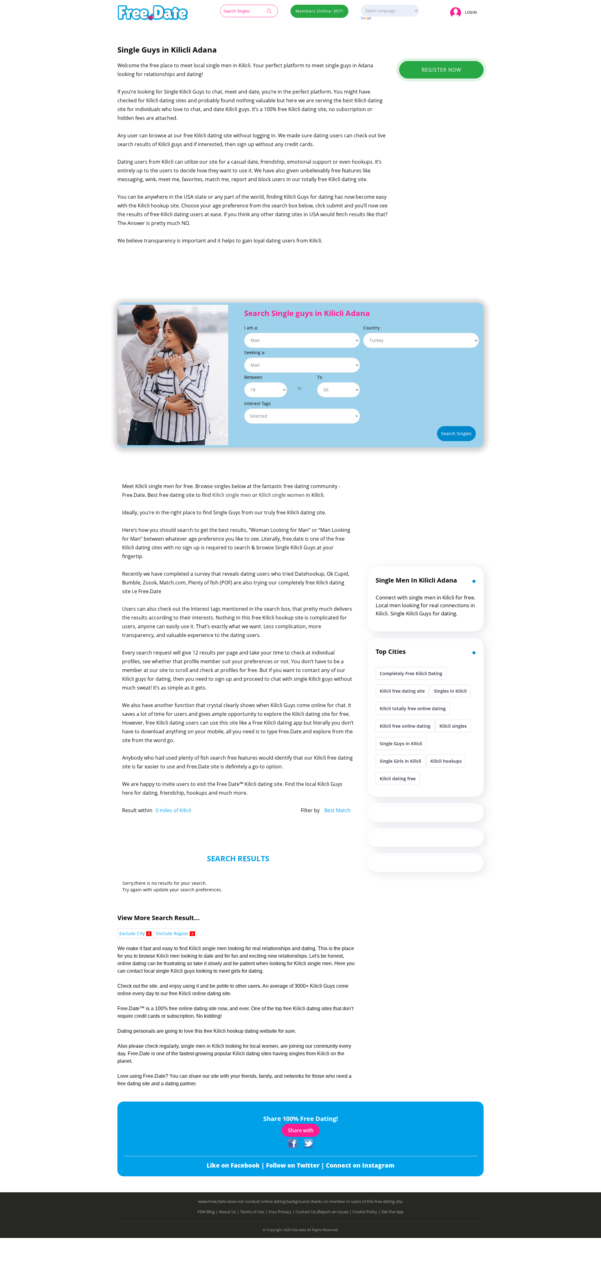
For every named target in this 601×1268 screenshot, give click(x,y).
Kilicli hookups (446, 761)
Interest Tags (257, 403)
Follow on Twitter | (296, 1165)
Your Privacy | (281, 1212)
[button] (464, 12)
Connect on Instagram (360, 1165)
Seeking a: (254, 352)
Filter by (310, 810)
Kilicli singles (453, 726)
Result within (137, 810)
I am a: (251, 328)
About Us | (229, 1212)
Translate (390, 19)
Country (371, 328)
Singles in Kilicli (450, 691)
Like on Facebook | (236, 1165)
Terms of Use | (254, 1212)
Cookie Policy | (366, 1212)
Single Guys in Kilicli (401, 743)
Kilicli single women (282, 494)
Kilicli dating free (398, 779)
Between (253, 377)
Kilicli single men (231, 494)
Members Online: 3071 (319, 11)
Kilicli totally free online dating (413, 708)
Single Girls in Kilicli (400, 761)
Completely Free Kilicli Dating (411, 673)
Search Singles (456, 433)
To (319, 377)
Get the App (392, 1212)
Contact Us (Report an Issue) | (323, 1212)
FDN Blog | (208, 1212)
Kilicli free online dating (405, 726)
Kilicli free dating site (402, 691)
